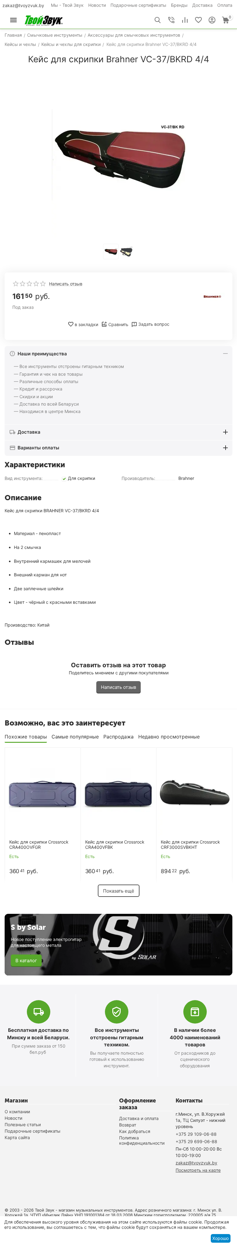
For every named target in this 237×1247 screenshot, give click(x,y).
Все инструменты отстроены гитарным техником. (116, 1037)
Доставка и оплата (139, 1118)
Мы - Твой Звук (67, 5)
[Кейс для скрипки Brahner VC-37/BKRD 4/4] (118, 155)
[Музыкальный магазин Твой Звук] (44, 19)
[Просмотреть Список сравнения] (185, 20)
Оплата (224, 5)
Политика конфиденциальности (141, 1140)
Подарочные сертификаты (138, 5)
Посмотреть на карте (198, 1170)
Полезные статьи (23, 1124)
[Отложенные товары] (198, 20)
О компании (17, 1111)
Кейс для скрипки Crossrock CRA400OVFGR (39, 845)
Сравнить (118, 324)
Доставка (202, 5)
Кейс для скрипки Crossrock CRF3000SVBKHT (190, 845)
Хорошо (220, 1238)
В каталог (26, 960)
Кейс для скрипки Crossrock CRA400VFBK (114, 845)
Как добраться (134, 1131)
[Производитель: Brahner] (212, 296)
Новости (97, 5)
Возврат (127, 1124)
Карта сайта (17, 1137)
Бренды (179, 5)
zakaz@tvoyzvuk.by (23, 5)
